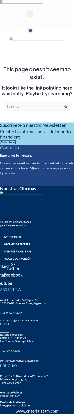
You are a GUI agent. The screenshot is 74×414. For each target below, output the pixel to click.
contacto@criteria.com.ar (19, 320)
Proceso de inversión (17, 258)
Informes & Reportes (17, 244)
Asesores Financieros (17, 251)
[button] (30, 14)
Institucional (12, 237)
